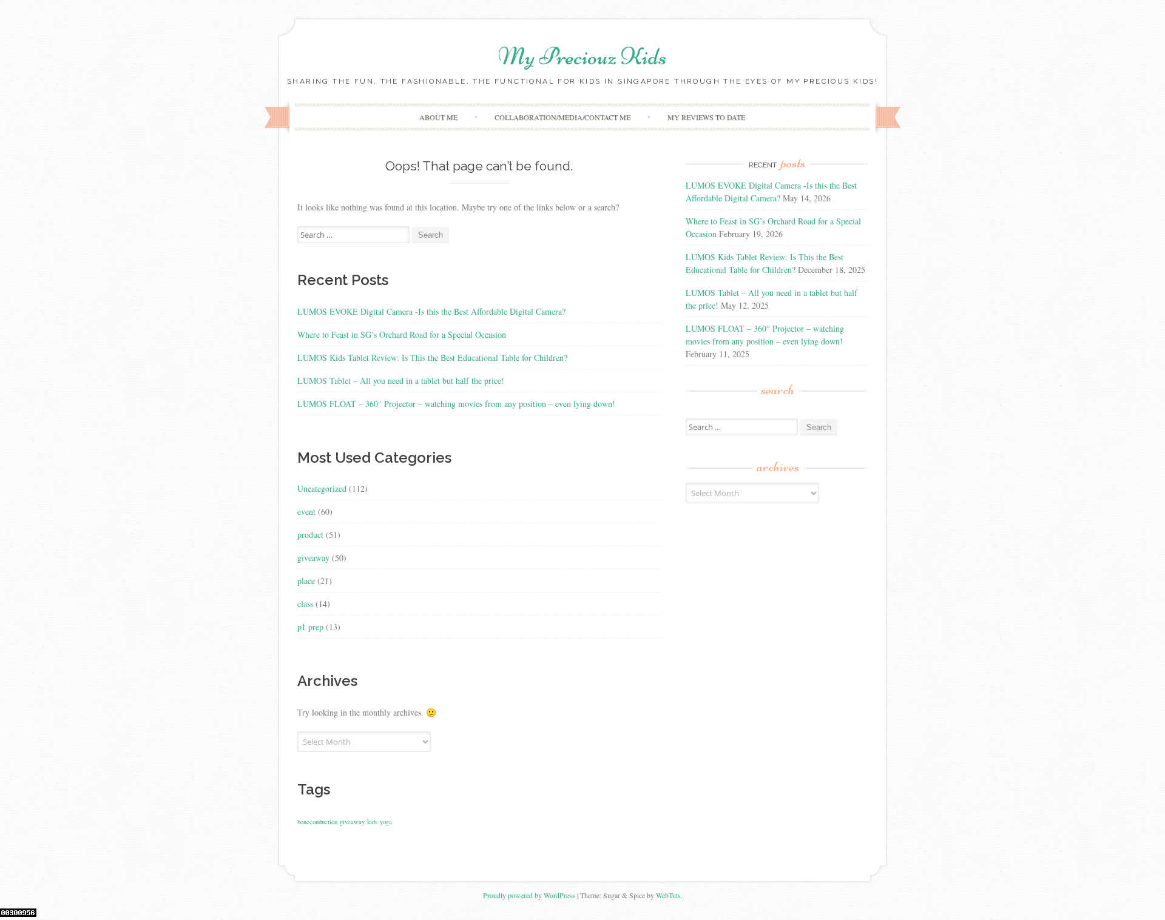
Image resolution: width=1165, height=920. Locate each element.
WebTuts (668, 895)
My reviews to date (706, 117)
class (305, 603)
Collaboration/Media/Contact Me (562, 117)
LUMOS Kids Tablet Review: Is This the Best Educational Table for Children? (432, 357)
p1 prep (310, 627)
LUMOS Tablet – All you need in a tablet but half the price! (400, 380)
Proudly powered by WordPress (529, 895)
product (310, 534)
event (306, 511)
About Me (438, 117)
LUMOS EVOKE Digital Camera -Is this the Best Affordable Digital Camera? (431, 311)
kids (372, 822)
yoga (386, 822)
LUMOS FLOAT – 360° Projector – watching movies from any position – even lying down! (456, 403)
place (306, 580)
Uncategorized (321, 488)
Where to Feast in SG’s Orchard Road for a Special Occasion (401, 334)
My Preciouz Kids (582, 56)
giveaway (313, 557)
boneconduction (317, 822)
